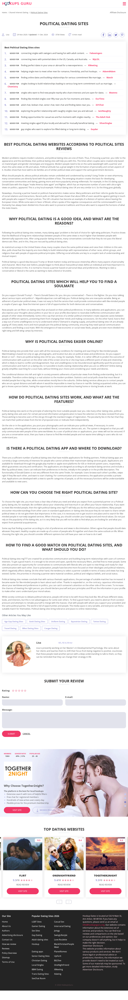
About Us (6, 926)
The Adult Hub (103, 117)
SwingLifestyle (60, 935)
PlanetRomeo (60, 951)
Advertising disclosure (12, 935)
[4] (22, 690)
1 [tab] (125, 794)
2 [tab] (125, 798)
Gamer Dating (38, 926)
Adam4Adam (109, 71)
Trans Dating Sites (40, 974)
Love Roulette (60, 939)
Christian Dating (39, 960)
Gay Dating (37, 935)
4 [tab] (125, 806)
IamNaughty (104, 111)
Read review (22, 884)
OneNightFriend (61, 965)
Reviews (6, 948)
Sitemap (6, 957)
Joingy (57, 930)
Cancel (26, 733)
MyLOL (96, 59)
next (69, 902)
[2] (16, 690)
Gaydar (94, 129)
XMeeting (93, 65)
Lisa (38, 642)
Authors (6, 930)
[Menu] (124, 3)
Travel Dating (10, 628)
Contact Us (7, 939)
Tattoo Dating (99, 621)
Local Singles (38, 965)
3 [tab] (125, 802)
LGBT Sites (37, 921)
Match (109, 77)
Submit (11, 733)
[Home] (17, 4)
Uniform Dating (58, 621)
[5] (25, 690)
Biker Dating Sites (30, 628)
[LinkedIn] (109, 35)
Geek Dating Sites (37, 621)
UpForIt (57, 956)
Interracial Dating (62, 926)
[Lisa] (19, 653)
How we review (9, 944)
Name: (6, 697)
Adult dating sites (40, 939)
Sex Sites (36, 930)
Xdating (57, 974)
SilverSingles (106, 123)
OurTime (100, 98)
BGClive (57, 960)
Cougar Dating (50, 628)
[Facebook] (103, 35)
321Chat (100, 105)
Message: (7, 709)
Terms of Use (8, 962)
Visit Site (17, 813)
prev (59, 902)
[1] (13, 690)
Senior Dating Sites (41, 956)
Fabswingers (96, 53)
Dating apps (37, 951)
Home (5, 921)
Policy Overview (9, 953)
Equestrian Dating (79, 621)
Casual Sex (59, 921)
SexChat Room (39, 978)
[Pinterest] (122, 35)
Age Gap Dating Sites (13, 621)
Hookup (35, 944)
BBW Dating (37, 969)
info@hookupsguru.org (93, 924)
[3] (19, 690)
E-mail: (69, 697)
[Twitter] (116, 35)
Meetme (113, 92)
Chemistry (13, 86)
